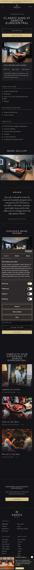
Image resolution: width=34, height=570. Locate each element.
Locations (5, 521)
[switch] (29, 288)
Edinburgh (5, 524)
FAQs (19, 546)
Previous (5, 247)
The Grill (4, 542)
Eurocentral (20, 524)
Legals (19, 551)
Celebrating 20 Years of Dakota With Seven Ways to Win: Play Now (17, 2)
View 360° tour (17, 30)
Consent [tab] (6, 256)
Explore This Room (17, 327)
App (19, 553)
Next (30, 167)
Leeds (18, 526)
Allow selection (17, 312)
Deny (17, 317)
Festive (4, 553)
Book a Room (12, 12)
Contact (20, 549)
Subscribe (17, 499)
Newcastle (5, 531)
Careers (20, 542)
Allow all (17, 306)
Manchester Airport (22, 528)
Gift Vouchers (6, 549)
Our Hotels (5, 539)
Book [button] (30, 6)
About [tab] (28, 256)
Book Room (17, 332)
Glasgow (4, 526)
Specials (4, 551)
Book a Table (22, 12)
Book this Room (17, 35)
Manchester (5, 528)
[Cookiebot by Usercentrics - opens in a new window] (25, 251)
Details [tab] (17, 256)
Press (19, 544)
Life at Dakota (21, 539)
